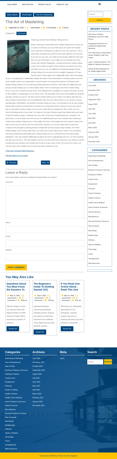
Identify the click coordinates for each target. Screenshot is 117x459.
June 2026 (92, 85)
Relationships (93, 235)
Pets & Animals (93, 226)
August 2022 (92, 104)
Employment (92, 184)
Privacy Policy (44, 4)
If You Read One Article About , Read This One (70, 286)
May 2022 (92, 118)
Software (91, 240)
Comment (9, 182)
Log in (62, 358)
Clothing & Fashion (95, 174)
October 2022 (93, 95)
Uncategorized (93, 259)
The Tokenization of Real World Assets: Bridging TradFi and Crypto (99, 55)
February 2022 (93, 132)
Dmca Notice (27, 4)
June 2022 (92, 113)
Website (8, 250)
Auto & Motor (93, 165)
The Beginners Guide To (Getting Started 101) (44, 286)
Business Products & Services (99, 170)
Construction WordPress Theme (51, 456)
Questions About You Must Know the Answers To (16, 286)
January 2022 (93, 137)
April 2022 (92, 123)
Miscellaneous (93, 216)
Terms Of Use (62, 4)
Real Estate (27, 15)
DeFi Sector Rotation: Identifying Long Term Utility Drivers (98, 36)
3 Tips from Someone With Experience (19, 151)
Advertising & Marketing (96, 156)
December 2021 (94, 141)
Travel (90, 254)
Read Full (13, 329)
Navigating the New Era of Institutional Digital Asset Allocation (97, 46)
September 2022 (94, 99)
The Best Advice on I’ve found (16, 156)
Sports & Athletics (94, 244)
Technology (92, 249)
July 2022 (91, 109)
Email (8, 236)
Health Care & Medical (96, 202)
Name (8, 222)
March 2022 (92, 127)
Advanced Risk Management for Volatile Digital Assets (98, 70)
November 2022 (94, 90)
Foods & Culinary (94, 193)
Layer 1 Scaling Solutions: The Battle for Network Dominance (99, 63)
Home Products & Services (98, 207)
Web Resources (94, 263)
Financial (91, 188)
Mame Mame (12, 15)
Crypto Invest (93, 179)
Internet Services (94, 212)
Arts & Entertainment (95, 160)
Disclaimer (12, 4)
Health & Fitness (94, 198)
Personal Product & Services (98, 221)
